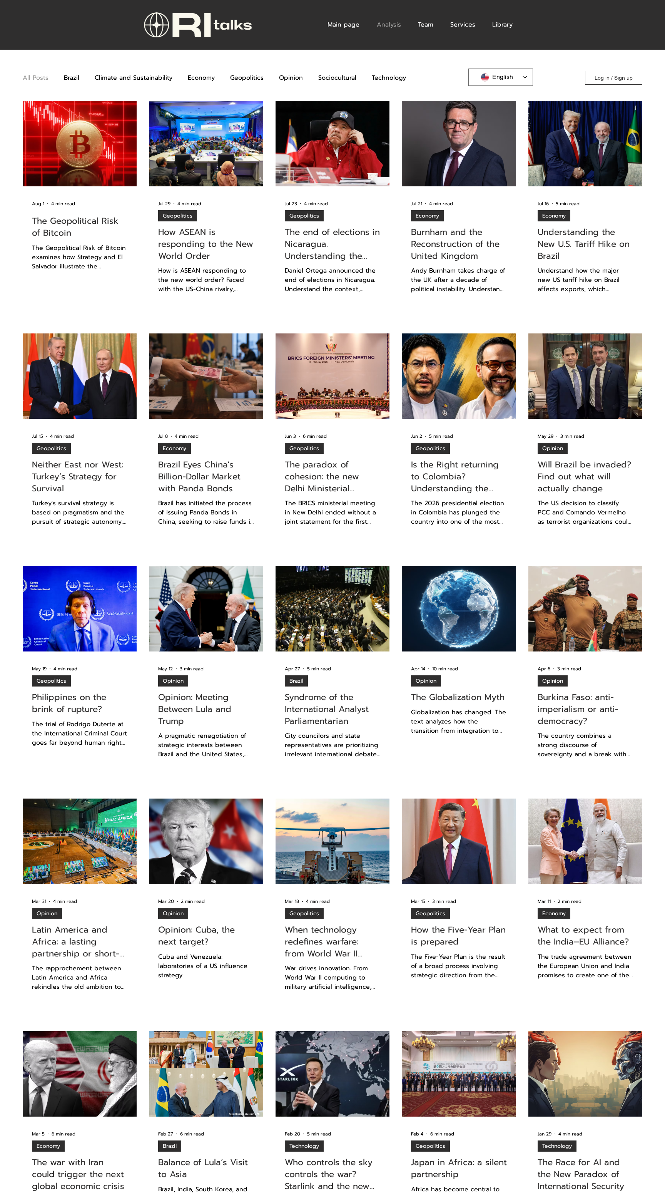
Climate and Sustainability (133, 78)
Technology (389, 78)
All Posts (35, 78)
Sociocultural (337, 78)
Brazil (71, 78)
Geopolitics (247, 78)
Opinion (291, 78)
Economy (201, 78)
